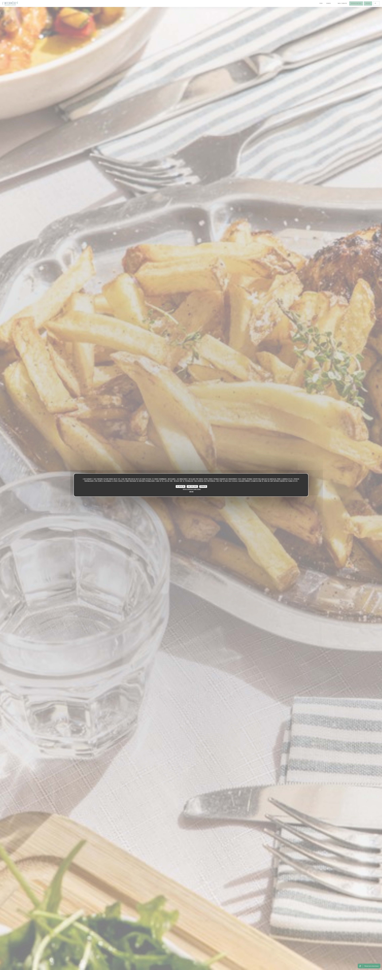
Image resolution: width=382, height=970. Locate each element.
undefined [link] (191, 491)
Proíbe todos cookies (192, 486)
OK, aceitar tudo (180, 486)
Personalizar (203, 486)
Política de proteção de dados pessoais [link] (192, 489)
